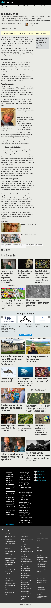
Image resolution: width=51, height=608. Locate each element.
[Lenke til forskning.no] (24, 1)
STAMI (38, 553)
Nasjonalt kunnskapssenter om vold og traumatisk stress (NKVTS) (27, 548)
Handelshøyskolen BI (9, 560)
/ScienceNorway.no (42, 480)
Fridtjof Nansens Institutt (10, 558)
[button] (2, 317)
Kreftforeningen (8, 578)
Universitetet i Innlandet (42, 576)
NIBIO (6, 589)
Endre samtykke (10, 524)
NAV (6, 587)
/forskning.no (41, 474)
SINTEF (38, 543)
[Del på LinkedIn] (7, 250)
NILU (6, 594)
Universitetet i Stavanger (42, 580)
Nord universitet (24, 566)
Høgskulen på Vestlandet (10, 569)
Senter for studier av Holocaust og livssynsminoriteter (41, 550)
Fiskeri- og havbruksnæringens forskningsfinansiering (10, 550)
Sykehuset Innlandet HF (42, 561)
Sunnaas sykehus (40, 559)
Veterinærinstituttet (41, 591)
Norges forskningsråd (25, 575)
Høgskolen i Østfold (9, 566)
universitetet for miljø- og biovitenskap (13, 246)
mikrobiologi (17, 244)
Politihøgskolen (40, 533)
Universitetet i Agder (41, 573)
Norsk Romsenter (24, 586)
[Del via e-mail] (9, 250)
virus (3, 244)
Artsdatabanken (8, 539)
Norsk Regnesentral (25, 584)
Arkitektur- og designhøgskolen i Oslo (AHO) (10, 536)
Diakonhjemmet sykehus (10, 541)
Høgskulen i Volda (9, 567)
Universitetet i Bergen (41, 575)
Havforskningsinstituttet (10, 562)
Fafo (6, 546)
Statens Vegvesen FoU (41, 555)
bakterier (39, 244)
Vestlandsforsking (41, 589)
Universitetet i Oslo (41, 578)
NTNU (22, 543)
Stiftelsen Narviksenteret (42, 557)
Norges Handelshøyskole (26, 573)
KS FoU (6, 576)
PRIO (38, 534)
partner (8, 244)
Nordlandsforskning (25, 568)
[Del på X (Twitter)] (4, 250)
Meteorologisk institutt (10, 585)
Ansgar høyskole (8, 533)
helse (33, 244)
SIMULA (38, 542)
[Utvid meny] (49, 2)
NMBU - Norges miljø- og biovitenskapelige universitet (26, 536)
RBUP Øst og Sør (40, 536)
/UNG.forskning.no (42, 477)
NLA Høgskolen (24, 533)
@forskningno (41, 471)
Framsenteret (8, 556)
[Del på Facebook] (2, 250)
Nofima (22, 564)
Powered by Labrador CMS (25, 604)
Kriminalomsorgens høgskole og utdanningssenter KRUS (10, 582)
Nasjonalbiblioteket (25, 544)
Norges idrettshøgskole (26, 580)
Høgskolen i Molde (9, 564)
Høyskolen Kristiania (9, 571)
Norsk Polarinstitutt (25, 582)
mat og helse (26, 244)
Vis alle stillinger (25, 334)
